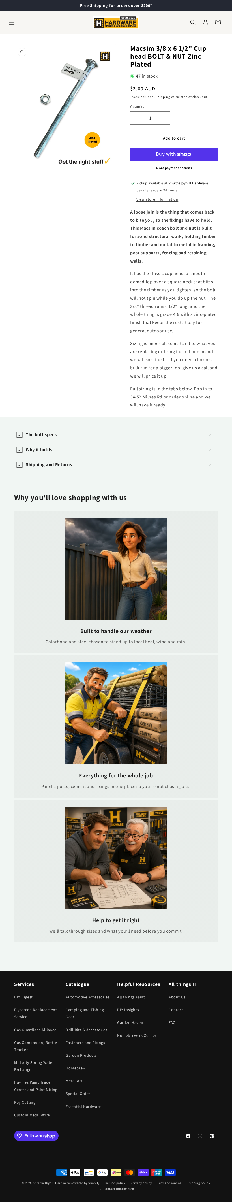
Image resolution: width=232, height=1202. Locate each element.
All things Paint (131, 996)
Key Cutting (25, 1102)
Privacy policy (141, 1183)
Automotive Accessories (87, 996)
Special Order (78, 1093)
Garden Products (81, 1055)
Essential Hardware (83, 1106)
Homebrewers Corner (136, 1035)
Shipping (163, 97)
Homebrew (76, 1068)
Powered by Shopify (85, 1183)
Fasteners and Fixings (85, 1042)
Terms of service (169, 1183)
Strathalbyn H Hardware (51, 1183)
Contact (176, 1009)
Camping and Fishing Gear (85, 1013)
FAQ (172, 1022)
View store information (157, 199)
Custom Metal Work (32, 1115)
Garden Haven (130, 1022)
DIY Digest (23, 996)
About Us (177, 996)
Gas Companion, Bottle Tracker (35, 1046)
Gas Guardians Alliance (35, 1029)
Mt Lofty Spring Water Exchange (34, 1066)
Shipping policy (198, 1183)
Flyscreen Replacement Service (35, 1013)
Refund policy (115, 1183)
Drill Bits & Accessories (86, 1029)
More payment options (174, 168)
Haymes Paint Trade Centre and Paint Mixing (35, 1086)
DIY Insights (128, 1009)
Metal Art (74, 1080)
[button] (12, 22)
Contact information (119, 1189)
